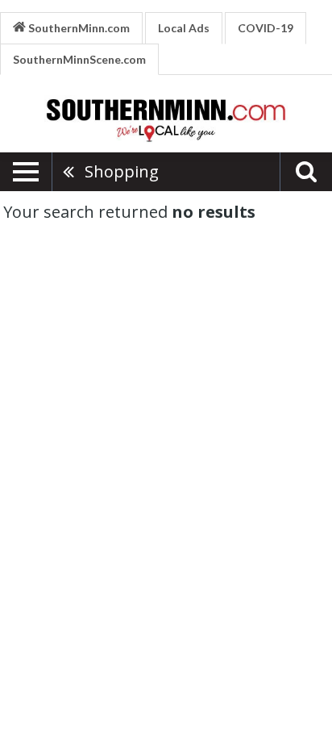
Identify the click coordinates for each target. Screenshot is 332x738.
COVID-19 (265, 28)
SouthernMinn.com (78, 28)
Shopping (122, 171)
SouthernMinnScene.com (79, 59)
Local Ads (184, 28)
